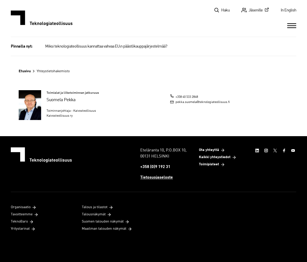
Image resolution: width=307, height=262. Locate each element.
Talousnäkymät (94, 214)
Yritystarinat (20, 229)
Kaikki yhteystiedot (215, 157)
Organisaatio (21, 207)
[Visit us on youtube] (293, 150)
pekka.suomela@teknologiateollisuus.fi (203, 102)
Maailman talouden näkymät (104, 229)
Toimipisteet (209, 164)
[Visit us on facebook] (284, 150)
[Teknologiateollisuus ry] (42, 18)
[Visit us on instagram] (266, 150)
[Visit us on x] (275, 150)
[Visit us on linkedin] (257, 150)
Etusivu (25, 71)
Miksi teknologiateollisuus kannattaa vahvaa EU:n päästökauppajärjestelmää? (106, 46)
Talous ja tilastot (94, 207)
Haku (225, 10)
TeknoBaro (19, 221)
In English (288, 10)
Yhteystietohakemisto (53, 71)
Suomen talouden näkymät (103, 221)
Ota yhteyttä (209, 150)
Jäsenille (256, 10)
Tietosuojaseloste (156, 177)
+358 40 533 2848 (187, 96)
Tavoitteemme (22, 214)
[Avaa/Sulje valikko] (291, 25)
